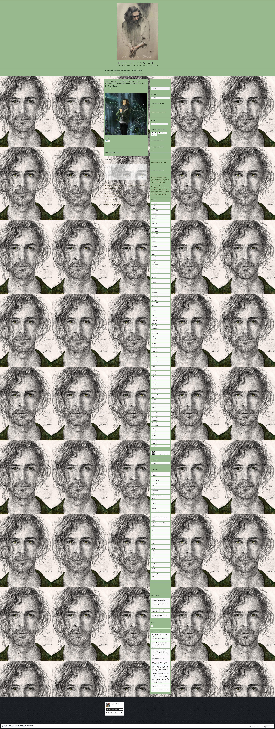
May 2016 (154, 405)
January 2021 (154, 262)
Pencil (160, 191)
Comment (142, 177)
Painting (152, 191)
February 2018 (155, 351)
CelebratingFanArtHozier (158, 112)
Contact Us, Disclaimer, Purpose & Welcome (117, 74)
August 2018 (154, 336)
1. (111, 712)
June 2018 (154, 341)
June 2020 (154, 279)
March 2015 (154, 440)
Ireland (156, 189)
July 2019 (154, 307)
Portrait (167, 191)
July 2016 (154, 399)
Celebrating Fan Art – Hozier (159, 162)
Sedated (153, 556)
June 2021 (154, 254)
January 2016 (154, 415)
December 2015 (155, 417)
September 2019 (155, 302)
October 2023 (154, 213)
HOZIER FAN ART (137, 63)
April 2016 (154, 407)
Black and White (155, 181)
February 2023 (155, 226)
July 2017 (154, 369)
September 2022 (155, 239)
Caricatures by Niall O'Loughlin (158, 495)
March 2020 (154, 287)
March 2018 (154, 348)
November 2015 (155, 420)
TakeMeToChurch (159, 192)
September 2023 (155, 216)
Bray (162, 181)
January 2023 (154, 228)
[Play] (108, 709)
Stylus (153, 561)
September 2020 (155, 272)
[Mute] (118, 709)
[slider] (120, 709)
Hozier (111, 153)
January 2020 (154, 292)
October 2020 (154, 269)
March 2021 (154, 259)
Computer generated (156, 500)
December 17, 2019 (108, 88)
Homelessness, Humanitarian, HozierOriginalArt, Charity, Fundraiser (158, 184)
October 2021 (154, 249)
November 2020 (155, 267)
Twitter (153, 194)
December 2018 (155, 325)
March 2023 (154, 223)
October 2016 (154, 392)
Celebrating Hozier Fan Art (114, 152)
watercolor (154, 576)
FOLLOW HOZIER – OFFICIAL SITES (148, 74)
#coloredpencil (159, 177)
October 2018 (154, 330)
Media (163, 189)
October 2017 (154, 361)
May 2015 (154, 435)
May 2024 (154, 205)
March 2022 (154, 244)
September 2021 (155, 251)
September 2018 (155, 333)
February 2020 (155, 290)
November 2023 (155, 210)
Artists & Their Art (137, 70)
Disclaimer (134, 74)
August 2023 (154, 218)
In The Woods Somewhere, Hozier (158, 522)
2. (113, 714)
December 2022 (155, 231)
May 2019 (154, 313)
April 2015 (154, 438)
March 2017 (154, 379)
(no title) (153, 607)
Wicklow (164, 194)
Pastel (156, 191)
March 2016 (154, 410)
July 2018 (154, 338)
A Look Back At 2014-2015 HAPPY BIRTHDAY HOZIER (117, 70)
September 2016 (155, 394)
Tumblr (165, 193)
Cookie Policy (24, 726)
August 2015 (154, 428)
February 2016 (155, 412)
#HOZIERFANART (156, 179)
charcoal (166, 181)
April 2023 (154, 221)
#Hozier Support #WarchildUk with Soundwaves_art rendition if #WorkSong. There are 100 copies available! (160, 615)
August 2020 (154, 274)
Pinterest (164, 191)
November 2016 (155, 389)
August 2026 (154, 203)
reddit (153, 550)
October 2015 (154, 422)
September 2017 (155, 364)
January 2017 (154, 384)
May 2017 (154, 374)
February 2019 (155, 320)
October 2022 (154, 236)
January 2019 (154, 323)
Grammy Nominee (156, 182)
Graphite (163, 182)
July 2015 (154, 430)
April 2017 (154, 376)
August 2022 (154, 241)
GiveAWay (154, 508)
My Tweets (153, 106)
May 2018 (154, 343)
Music (166, 189)
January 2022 (154, 246)
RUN (153, 553)
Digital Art (154, 503)
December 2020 (155, 264)
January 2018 (154, 353)
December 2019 (155, 295)
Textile (153, 566)
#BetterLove (153, 177)
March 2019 (154, 318)
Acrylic (163, 179)
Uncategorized (158, 194)
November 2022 (155, 233)
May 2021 (154, 256)
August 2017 (154, 366)
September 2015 (155, 425)
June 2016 (154, 402)
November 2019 (155, 297)
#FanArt (164, 177)
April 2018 (154, 346)
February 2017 (155, 382)
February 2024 (155, 208)
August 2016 (154, 397)
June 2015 (154, 433)
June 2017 (154, 371)
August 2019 (154, 305)
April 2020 (154, 284)
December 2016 (155, 387)
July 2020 (154, 277)
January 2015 (154, 445)
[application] (114, 709)
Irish (160, 189)
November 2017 (155, 359)
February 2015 (155, 443)
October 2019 (154, 300)
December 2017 (155, 356)
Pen (158, 191)
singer (153, 193)
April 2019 (154, 315)
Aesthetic (167, 179)
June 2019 (154, 310)
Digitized (153, 506)
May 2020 (154, 282)
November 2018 (155, 328)
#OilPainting (154, 483)
